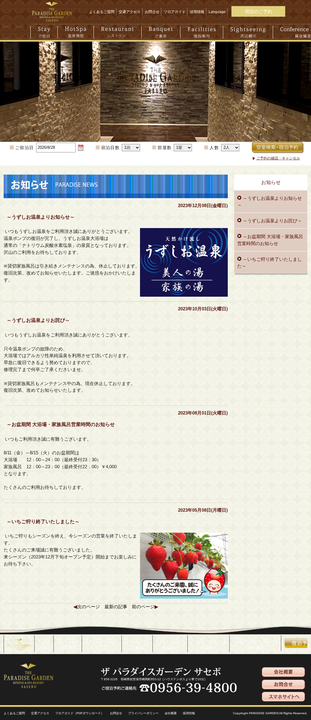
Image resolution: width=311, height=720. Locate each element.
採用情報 (197, 12)
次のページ (88, 606)
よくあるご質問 (101, 12)
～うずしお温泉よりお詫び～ (271, 220)
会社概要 (171, 713)
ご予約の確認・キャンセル (278, 158)
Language (217, 12)
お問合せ (152, 12)
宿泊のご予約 (258, 11)
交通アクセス (130, 12)
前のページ (143, 606)
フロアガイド (175, 12)
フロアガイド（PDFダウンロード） (79, 713)
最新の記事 (115, 606)
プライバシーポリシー (143, 713)
